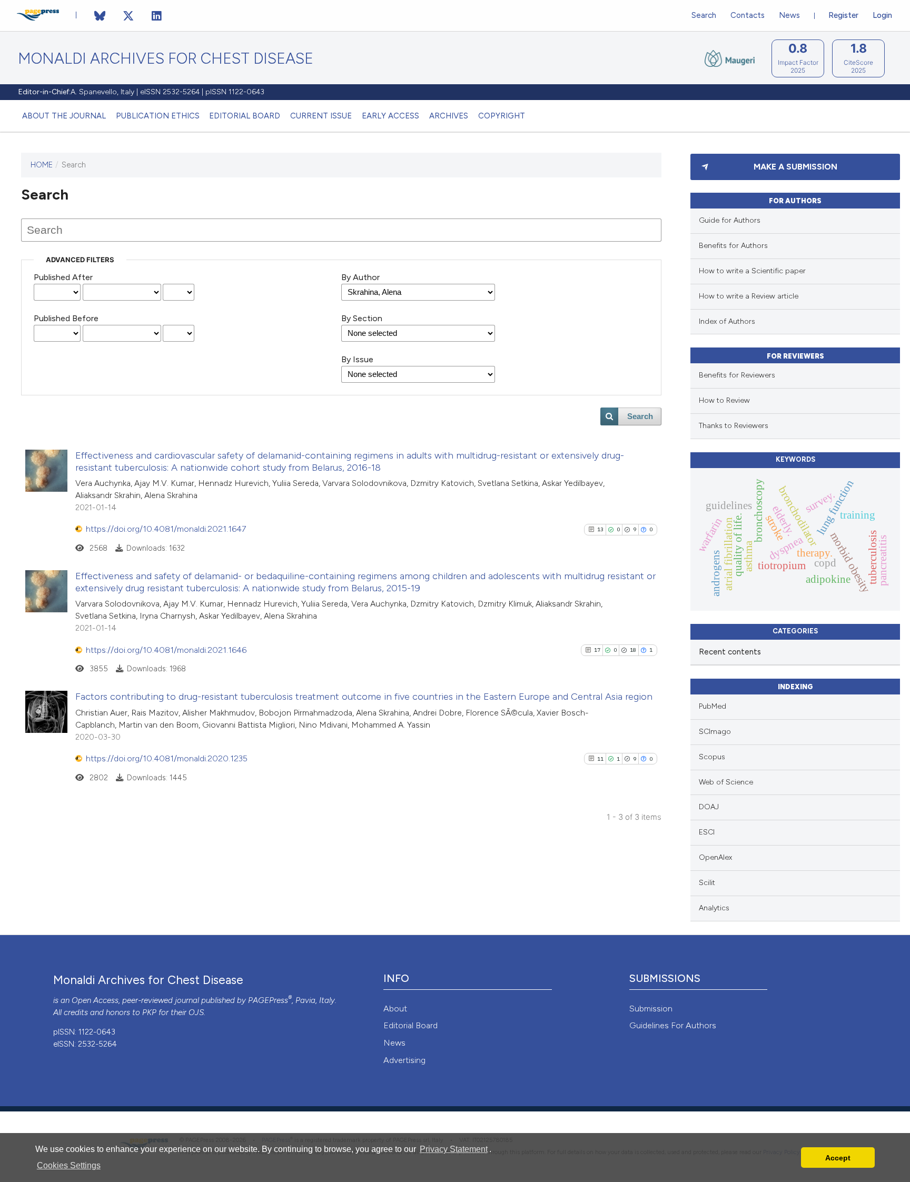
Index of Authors (727, 321)
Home (42, 165)
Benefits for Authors (733, 245)
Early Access (390, 116)
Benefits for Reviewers (737, 375)
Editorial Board (244, 116)
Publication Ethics (158, 116)
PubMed (712, 706)
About (395, 1009)
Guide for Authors (729, 220)
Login (882, 15)
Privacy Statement (454, 1149)
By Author (360, 277)
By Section (361, 318)
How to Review (724, 400)
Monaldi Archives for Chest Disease (165, 58)
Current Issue (321, 116)
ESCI (707, 832)
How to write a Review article (748, 296)
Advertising (404, 1060)
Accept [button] (837, 1158)
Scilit (707, 882)
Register (843, 15)
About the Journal (64, 116)
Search (703, 15)
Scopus (712, 756)
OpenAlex (715, 857)
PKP (149, 1012)
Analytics (714, 907)
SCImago (715, 731)
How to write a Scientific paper (752, 270)
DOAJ (709, 806)
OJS (196, 1012)
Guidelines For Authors (672, 1025)
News (789, 15)
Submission (650, 1009)
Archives (448, 116)
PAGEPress (268, 1000)
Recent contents (730, 652)
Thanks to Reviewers (733, 425)
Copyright (501, 116)
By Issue (357, 359)
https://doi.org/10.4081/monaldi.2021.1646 (166, 650)
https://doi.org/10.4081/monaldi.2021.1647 (166, 529)
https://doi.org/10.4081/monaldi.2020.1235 (167, 758)
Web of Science (726, 782)
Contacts (747, 15)
